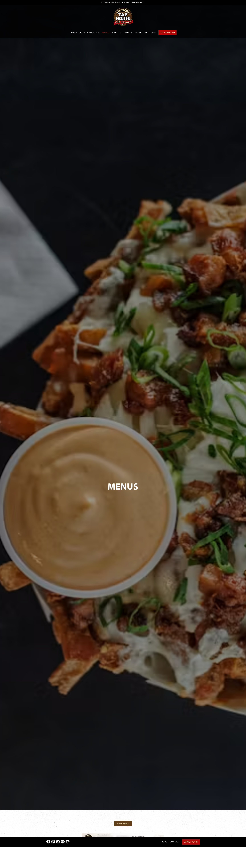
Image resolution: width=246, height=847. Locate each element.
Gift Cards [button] (150, 32)
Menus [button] (106, 32)
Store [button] (138, 32)
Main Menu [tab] (123, 824)
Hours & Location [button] (89, 32)
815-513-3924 (138, 2)
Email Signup (191, 842)
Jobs (164, 842)
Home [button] (74, 32)
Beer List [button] (117, 32)
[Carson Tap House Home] (123, 16)
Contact (175, 842)
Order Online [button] (167, 32)
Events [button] (128, 32)
